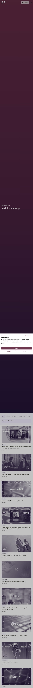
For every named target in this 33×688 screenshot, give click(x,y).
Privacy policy (28, 335)
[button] (3, 336)
